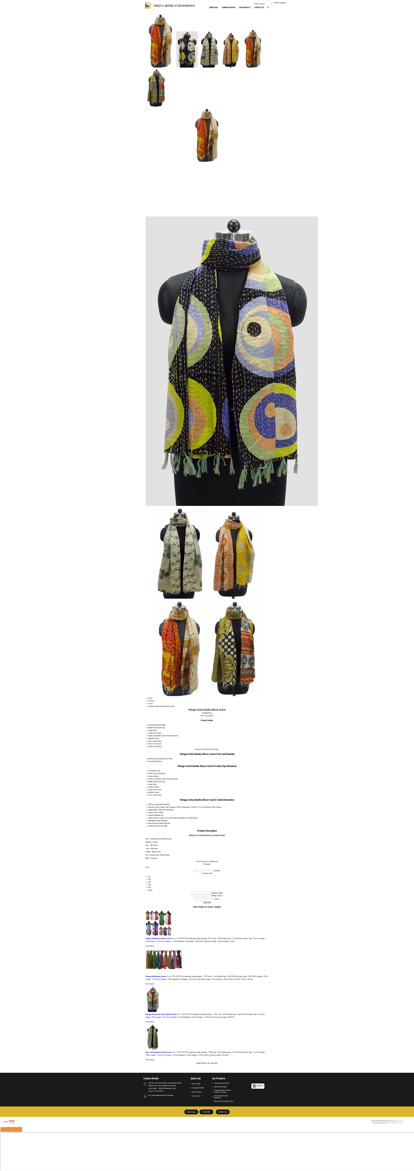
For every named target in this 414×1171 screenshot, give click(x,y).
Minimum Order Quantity (156, 759)
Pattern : (172, 941)
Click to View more (155, 744)
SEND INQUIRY (201, 1063)
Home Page (213, 7)
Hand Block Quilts (220, 1087)
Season (151, 776)
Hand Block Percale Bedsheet (221, 1097)
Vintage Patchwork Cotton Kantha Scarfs (161, 1014)
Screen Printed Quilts (221, 1083)
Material (151, 792)
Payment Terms (153, 807)
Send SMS (206, 1112)
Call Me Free (222, 1112)
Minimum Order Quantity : (201, 938)
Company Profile (228, 7)
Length (150, 790)
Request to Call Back (202, 749)
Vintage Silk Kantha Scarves (156, 976)
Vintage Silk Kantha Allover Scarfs (159, 938)
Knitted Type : (232, 938)
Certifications (153, 826)
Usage (150, 784)
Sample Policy (153, 818)
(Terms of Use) (399, 1120)
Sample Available (154, 815)
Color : (217, 938)
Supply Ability (152, 810)
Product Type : (251, 938)
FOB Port (151, 804)
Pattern (150, 787)
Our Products (245, 7)
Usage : (263, 976)
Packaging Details (154, 821)
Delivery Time (153, 812)
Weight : (198, 941)
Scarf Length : (215, 941)
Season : (229, 941)
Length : (157, 941)
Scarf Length (152, 795)
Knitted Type (152, 773)
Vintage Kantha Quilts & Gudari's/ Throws (222, 1091)
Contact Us (259, 7)
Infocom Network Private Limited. (395, 1122)
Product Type (153, 779)
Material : (183, 941)
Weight (150, 782)
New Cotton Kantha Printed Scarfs (159, 1052)
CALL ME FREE (212, 1063)
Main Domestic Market (156, 823)
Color (150, 771)
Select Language (280, 3)
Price (150, 761)
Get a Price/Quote (207, 716)
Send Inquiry (214, 749)
